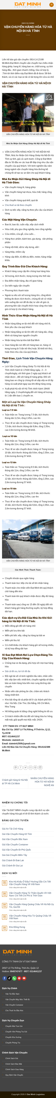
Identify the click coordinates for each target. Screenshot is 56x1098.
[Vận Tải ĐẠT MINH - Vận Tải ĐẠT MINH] (28, 5)
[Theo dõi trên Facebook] (4, 978)
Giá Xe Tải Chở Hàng (12, 829)
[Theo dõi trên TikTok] (9, 978)
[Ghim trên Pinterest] (35, 767)
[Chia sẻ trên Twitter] (25, 767)
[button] (51, 5)
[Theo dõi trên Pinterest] (19, 978)
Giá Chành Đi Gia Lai (12, 865)
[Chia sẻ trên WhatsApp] (15, 767)
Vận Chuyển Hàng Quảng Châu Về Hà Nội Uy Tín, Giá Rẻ (31, 905)
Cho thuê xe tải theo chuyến (18, 205)
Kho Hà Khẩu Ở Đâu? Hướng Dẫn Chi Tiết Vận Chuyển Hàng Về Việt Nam (30, 883)
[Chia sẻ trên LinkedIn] (40, 767)
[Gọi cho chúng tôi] (14, 978)
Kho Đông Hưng (17, 927)
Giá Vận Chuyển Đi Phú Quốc (16, 850)
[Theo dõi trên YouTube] (24, 978)
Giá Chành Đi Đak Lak (13, 860)
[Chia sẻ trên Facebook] (20, 767)
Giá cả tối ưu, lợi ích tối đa (17, 671)
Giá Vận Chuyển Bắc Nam (15, 839)
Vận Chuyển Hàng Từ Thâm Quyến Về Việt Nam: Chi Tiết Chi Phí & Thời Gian (30, 894)
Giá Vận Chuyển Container (15, 844)
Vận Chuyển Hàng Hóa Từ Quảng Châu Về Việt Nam (30, 917)
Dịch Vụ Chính (28, 23)
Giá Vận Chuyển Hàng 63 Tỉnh (17, 834)
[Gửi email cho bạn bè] (30, 767)
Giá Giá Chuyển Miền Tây (14, 855)
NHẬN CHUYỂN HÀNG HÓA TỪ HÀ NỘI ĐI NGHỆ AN (42, 781)
